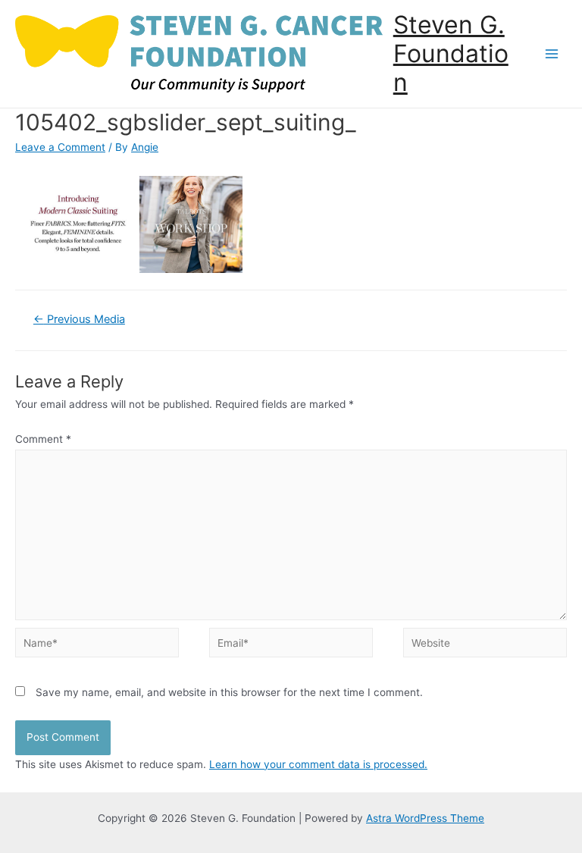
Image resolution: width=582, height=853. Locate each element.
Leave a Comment (60, 147)
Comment (43, 439)
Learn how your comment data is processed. (318, 764)
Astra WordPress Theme (425, 818)
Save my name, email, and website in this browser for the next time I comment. (229, 692)
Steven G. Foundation (450, 54)
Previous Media (79, 319)
